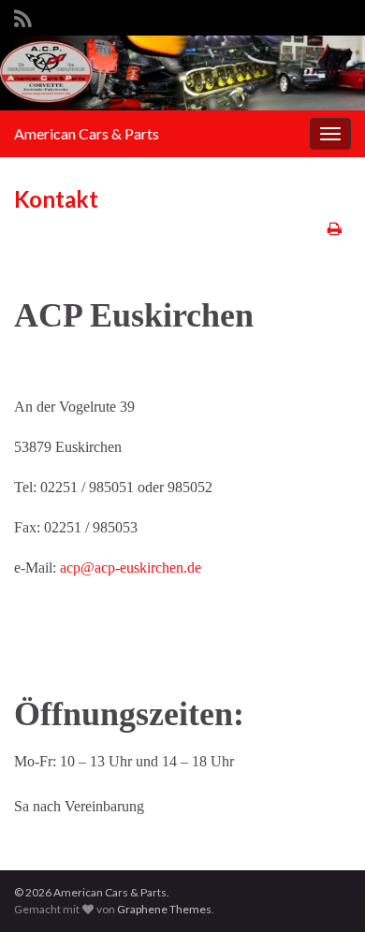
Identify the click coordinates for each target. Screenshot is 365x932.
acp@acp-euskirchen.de (130, 567)
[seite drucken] (335, 228)
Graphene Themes (164, 909)
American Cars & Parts (86, 133)
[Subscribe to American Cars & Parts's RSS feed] (23, 15)
